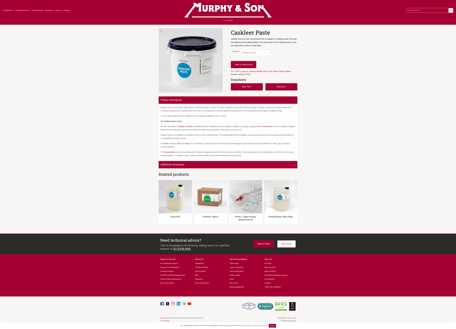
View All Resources (202, 283)
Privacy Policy (282, 318)
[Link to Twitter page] (167, 303)
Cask (270, 71)
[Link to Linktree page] (184, 303)
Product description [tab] (171, 100)
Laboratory (199, 279)
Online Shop (234, 263)
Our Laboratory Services (169, 263)
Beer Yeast (234, 283)
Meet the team (270, 267)
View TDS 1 (247, 86)
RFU (179, 143)
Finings (275, 71)
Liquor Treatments (236, 267)
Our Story (268, 263)
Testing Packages (167, 271)
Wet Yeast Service (167, 283)
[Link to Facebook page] (162, 303)
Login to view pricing (243, 64)
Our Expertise (7, 10)
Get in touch (286, 243)
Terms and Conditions (273, 287)
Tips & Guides (200, 271)
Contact (268, 283)
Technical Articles (201, 267)
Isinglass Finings (244, 74)
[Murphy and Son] (228, 10)
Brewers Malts (235, 275)
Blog (196, 275)
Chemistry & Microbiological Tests (172, 275)
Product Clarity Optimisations (171, 279)
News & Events (270, 271)
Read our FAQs (263, 243)
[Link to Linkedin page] (178, 303)
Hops (232, 279)
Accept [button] (272, 326)
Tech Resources (37, 10)
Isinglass (234, 74)
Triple (186, 143)
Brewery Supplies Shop (258, 71)
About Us (58, 10)
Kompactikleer (267, 126)
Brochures (48, 10)
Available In (235, 51)
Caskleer (189, 126)
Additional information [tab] (172, 164)
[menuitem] (8, 10)
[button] (161, 30)
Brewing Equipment (237, 287)
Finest (198, 126)
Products (67, 10)
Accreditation (270, 279)
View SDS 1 (281, 86)
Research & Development (169, 267)
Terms (289, 318)
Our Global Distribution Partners (276, 275)
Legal (294, 318)
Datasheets (199, 263)
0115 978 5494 (228, 20)
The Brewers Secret (22, 10)
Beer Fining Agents (237, 271)
